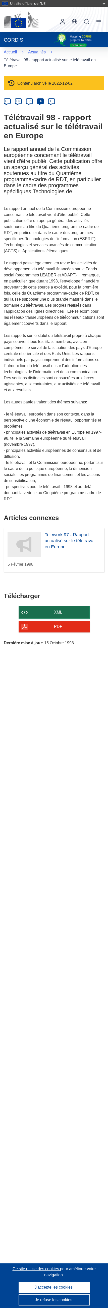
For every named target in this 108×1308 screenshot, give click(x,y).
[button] (74, 21)
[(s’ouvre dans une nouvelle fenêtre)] (21, 19)
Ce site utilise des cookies (36, 1269)
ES (29, 101)
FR (40, 101)
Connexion (62, 21)
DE (7, 101)
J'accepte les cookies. (54, 1287)
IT (51, 101)
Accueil (10, 52)
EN (18, 101)
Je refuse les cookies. (54, 1300)
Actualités (37, 52)
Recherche (86, 21)
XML (58, 612)
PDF (58, 626)
